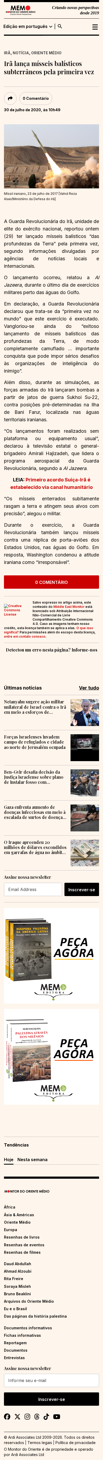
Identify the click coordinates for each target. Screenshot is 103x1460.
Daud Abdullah (17, 1263)
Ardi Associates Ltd (27, 1454)
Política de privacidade (75, 1442)
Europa (10, 1229)
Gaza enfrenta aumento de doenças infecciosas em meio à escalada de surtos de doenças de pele (34, 812)
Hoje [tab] (8, 1159)
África (9, 1207)
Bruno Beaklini (17, 1294)
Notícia (21, 53)
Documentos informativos (28, 1328)
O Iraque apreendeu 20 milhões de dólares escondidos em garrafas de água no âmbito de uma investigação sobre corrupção (35, 847)
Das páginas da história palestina (35, 1316)
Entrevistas (14, 1357)
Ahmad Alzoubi (17, 1271)
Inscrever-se (81, 889)
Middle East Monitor (69, 607)
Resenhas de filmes (22, 1252)
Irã (7, 53)
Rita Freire (13, 1278)
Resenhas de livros (22, 1237)
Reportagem (15, 1343)
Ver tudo (89, 688)
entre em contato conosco (24, 636)
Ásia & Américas (19, 1214)
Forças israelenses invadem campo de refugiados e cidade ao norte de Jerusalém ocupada (34, 742)
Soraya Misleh (17, 1286)
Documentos (15, 1350)
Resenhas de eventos (24, 1245)
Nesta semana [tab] (32, 1159)
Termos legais (39, 1442)
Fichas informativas (22, 1335)
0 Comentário (36, 98)
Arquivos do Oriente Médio (29, 1301)
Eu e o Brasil (15, 1308)
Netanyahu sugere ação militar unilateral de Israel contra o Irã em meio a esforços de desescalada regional (35, 707)
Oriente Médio (46, 53)
